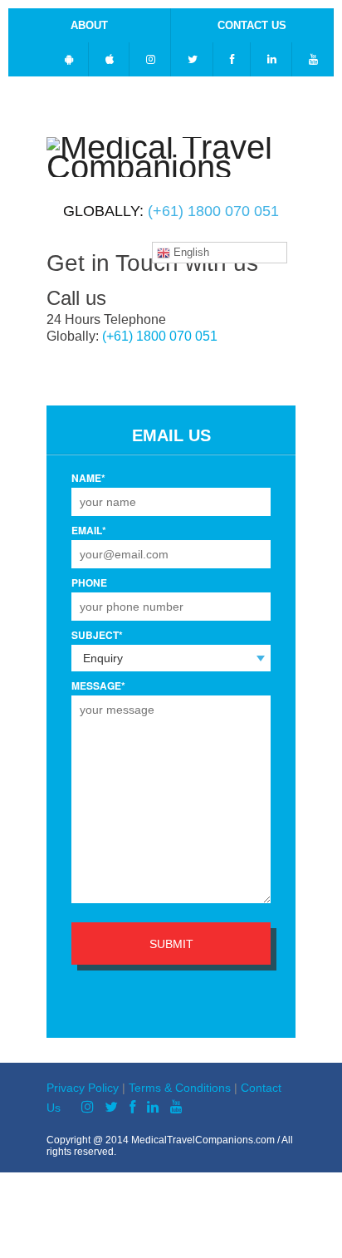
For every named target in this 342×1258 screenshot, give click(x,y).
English (189, 252)
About (89, 25)
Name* (88, 477)
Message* (98, 685)
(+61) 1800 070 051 (213, 211)
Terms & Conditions (180, 1087)
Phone (89, 582)
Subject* (97, 634)
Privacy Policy (82, 1087)
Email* (88, 530)
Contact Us (251, 25)
